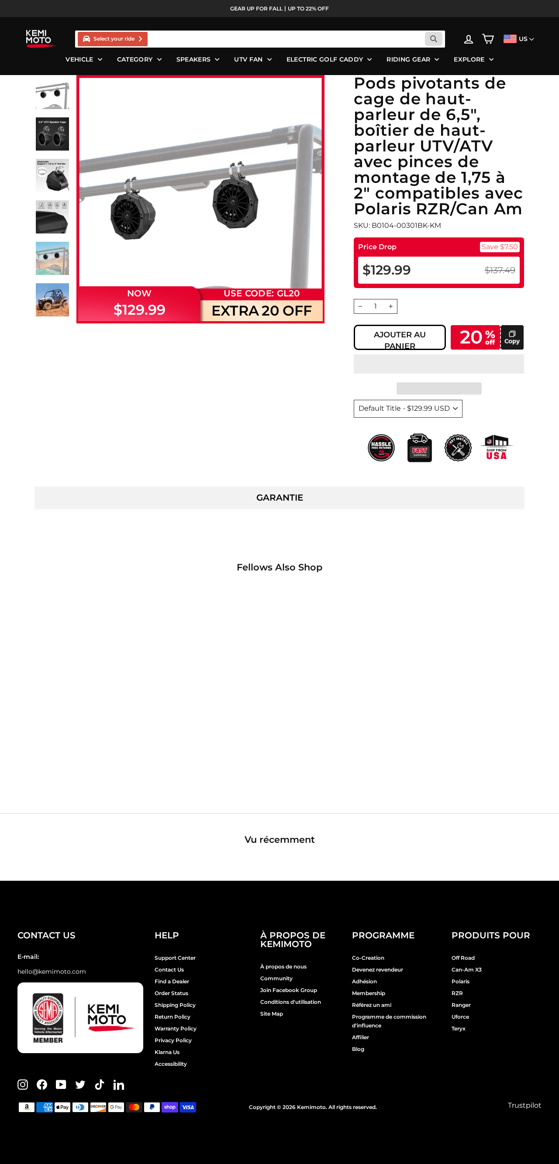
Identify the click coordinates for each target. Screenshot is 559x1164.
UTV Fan (248, 59)
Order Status (171, 993)
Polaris (460, 981)
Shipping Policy (175, 1005)
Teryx (459, 1028)
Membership (368, 993)
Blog (358, 1049)
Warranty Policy (176, 1028)
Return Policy (172, 1016)
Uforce (460, 1016)
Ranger (461, 1005)
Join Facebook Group (288, 990)
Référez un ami (371, 1005)
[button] (439, 364)
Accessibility (171, 1064)
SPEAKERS (193, 59)
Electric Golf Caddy (324, 59)
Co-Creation (368, 958)
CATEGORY (135, 59)
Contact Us (169, 969)
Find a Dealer (172, 981)
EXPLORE (469, 59)
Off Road (463, 958)
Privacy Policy (173, 1040)
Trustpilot (525, 1105)
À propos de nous (283, 966)
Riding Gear (408, 59)
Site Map (271, 1013)
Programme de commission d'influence (389, 1021)
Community (276, 978)
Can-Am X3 (467, 969)
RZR (457, 993)
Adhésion (364, 981)
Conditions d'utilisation (290, 1002)
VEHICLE (79, 59)
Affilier (360, 1037)
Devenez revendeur (377, 969)
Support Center (175, 958)
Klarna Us (167, 1052)
